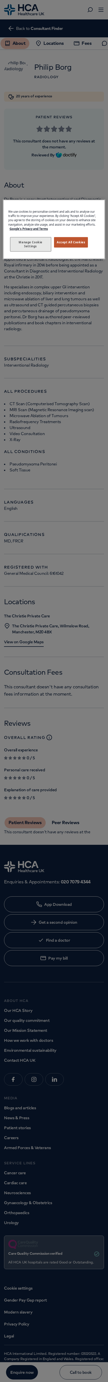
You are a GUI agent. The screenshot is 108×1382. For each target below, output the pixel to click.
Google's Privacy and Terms (29, 229)
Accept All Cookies (71, 242)
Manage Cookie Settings (30, 244)
